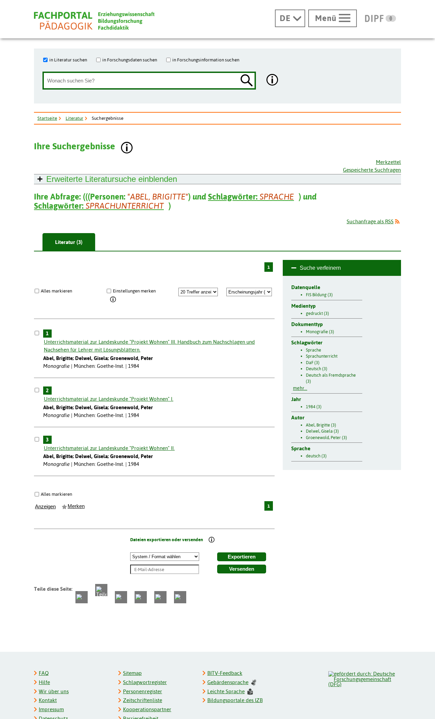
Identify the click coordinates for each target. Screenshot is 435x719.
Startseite (47, 118)
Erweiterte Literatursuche (111, 179)
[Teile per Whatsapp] (121, 597)
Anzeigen (45, 506)
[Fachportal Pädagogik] (94, 21)
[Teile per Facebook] (81, 597)
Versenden (241, 569)
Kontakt (48, 700)
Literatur (74, 118)
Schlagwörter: (251, 196)
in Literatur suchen (68, 59)
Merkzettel (388, 162)
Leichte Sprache (226, 691)
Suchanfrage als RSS (370, 221)
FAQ (44, 673)
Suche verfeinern (320, 268)
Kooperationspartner (147, 709)
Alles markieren (56, 291)
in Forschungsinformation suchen (205, 59)
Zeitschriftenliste (142, 700)
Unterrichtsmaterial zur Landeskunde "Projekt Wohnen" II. (109, 448)
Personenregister (142, 691)
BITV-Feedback (224, 673)
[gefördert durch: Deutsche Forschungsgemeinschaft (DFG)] (364, 678)
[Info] (113, 299)
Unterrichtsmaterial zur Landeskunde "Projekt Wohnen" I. (108, 399)
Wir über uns (54, 691)
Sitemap (132, 673)
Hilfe (44, 682)
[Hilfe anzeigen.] (272, 80)
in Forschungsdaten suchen (129, 59)
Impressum (51, 709)
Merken (76, 506)
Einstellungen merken (134, 291)
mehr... (300, 388)
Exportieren (242, 557)
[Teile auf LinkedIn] (141, 597)
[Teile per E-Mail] (160, 597)
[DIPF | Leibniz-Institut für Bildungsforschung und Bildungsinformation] (380, 18)
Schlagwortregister (145, 682)
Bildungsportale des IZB (235, 700)
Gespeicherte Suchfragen (372, 170)
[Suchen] (247, 81)
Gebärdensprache (227, 682)
